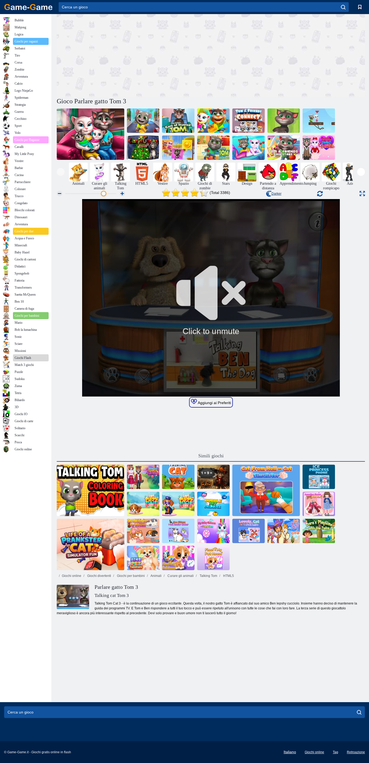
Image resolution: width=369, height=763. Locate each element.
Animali (156, 576)
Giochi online (71, 576)
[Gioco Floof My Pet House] (178, 558)
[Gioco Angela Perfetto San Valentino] (319, 148)
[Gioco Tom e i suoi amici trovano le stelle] (283, 148)
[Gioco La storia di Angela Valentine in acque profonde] (248, 148)
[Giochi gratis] (28, 7)
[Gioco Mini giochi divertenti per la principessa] (143, 531)
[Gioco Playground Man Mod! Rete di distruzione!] (143, 504)
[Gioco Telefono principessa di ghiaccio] (319, 477)
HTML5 (228, 576)
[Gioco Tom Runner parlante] (213, 120)
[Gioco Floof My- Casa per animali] (213, 558)
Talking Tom (208, 576)
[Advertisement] (133, 55)
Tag (335, 752)
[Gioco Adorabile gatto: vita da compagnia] (248, 531)
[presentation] (61, 172)
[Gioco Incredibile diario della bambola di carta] (319, 504)
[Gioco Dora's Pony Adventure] (283, 531)
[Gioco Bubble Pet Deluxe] (213, 504)
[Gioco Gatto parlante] (178, 477)
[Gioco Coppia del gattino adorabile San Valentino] (143, 477)
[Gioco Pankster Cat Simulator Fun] (90, 544)
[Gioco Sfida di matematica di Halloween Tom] (213, 477)
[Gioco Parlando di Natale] (143, 148)
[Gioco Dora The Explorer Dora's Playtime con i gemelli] (319, 531)
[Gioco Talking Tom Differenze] (213, 148)
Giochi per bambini (130, 576)
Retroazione (356, 752)
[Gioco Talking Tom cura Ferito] (178, 120)
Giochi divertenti (98, 576)
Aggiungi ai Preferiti (214, 403)
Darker (276, 194)
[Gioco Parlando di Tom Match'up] (178, 148)
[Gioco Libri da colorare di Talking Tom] (90, 490)
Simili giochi (211, 455)
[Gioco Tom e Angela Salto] (319, 120)
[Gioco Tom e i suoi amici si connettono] (248, 120)
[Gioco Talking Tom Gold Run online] (143, 120)
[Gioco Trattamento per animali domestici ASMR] (143, 558)
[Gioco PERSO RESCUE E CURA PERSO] (178, 504)
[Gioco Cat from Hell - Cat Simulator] (266, 490)
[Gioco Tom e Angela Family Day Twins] (90, 134)
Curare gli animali (180, 576)
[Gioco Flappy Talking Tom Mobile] (283, 120)
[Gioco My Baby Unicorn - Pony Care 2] (213, 531)
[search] (343, 7)
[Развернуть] (362, 193)
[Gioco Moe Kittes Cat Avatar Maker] (178, 531)
